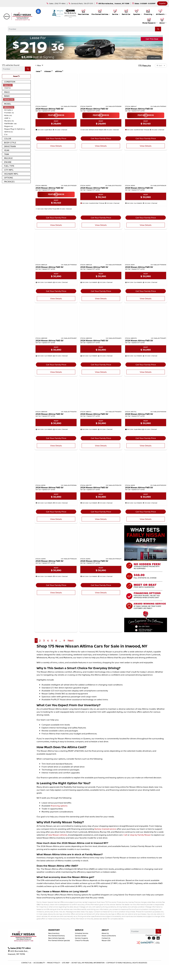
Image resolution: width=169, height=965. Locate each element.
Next (70, 640)
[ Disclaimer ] (154, 58)
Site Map (66, 963)
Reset (15, 76)
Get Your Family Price (56, 138)
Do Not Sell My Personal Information (88, 963)
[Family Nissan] (17, 16)
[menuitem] (17, 85)
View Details (56, 145)
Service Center (80, 935)
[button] (38, 11)
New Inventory (53, 933)
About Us (105, 933)
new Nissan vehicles (57, 834)
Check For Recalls (82, 940)
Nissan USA (106, 940)
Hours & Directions (109, 935)
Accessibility (39, 963)
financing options (59, 805)
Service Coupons (81, 938)
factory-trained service (105, 829)
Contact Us (106, 938)
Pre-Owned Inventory (56, 935)
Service (79, 930)
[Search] (158, 29)
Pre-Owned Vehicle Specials (59, 940)
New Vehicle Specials (56, 938)
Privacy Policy (53, 963)
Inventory (54, 930)
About (105, 930)
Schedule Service (81, 933)
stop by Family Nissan (140, 834)
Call (125, 834)
